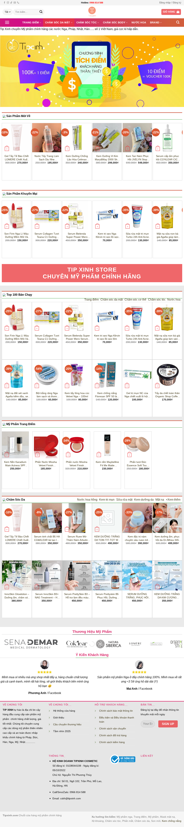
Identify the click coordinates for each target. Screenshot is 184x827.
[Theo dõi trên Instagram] (8, 2)
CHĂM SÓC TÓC (86, 22)
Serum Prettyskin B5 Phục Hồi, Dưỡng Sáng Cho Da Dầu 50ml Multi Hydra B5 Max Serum (107, 596)
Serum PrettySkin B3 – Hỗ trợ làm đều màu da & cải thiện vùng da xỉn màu (77, 596)
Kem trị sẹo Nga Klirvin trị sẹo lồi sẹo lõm (107, 235)
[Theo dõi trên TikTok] (11, 2)
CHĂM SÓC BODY (114, 22)
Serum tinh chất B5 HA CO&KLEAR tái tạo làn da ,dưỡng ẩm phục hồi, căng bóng (47, 538)
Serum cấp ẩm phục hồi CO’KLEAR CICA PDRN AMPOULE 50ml (167, 158)
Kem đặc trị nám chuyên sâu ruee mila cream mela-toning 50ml (137, 538)
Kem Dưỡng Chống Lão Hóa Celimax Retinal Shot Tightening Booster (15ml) (77, 158)
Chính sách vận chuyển (112, 728)
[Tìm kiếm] (177, 22)
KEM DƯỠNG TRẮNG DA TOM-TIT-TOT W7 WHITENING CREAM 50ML (107, 538)
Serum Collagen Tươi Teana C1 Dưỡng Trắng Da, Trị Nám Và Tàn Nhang (46, 235)
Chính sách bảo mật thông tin (116, 710)
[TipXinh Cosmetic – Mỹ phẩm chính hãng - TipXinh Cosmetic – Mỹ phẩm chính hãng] (92, 11)
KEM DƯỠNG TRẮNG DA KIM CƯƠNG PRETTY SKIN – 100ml (167, 596)
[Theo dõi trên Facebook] (4, 2)
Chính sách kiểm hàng (112, 742)
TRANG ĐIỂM (30, 22)
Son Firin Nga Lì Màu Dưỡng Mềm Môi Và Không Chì (16, 235)
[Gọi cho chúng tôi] (18, 2)
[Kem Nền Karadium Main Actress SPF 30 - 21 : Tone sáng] (15, 445)
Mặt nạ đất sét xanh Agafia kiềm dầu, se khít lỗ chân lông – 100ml (16, 395)
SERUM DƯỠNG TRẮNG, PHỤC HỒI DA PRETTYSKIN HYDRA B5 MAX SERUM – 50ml (137, 596)
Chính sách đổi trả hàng (112, 735)
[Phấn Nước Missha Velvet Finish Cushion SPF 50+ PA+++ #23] (46, 445)
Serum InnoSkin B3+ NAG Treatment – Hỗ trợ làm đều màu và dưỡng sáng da (47, 596)
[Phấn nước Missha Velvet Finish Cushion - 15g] (76, 445)
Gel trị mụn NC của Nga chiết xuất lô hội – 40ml (137, 395)
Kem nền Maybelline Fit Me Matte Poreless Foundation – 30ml (107, 464)
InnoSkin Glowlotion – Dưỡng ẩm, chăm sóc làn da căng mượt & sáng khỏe (16, 596)
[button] (170, 2)
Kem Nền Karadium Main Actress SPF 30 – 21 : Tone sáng (15, 464)
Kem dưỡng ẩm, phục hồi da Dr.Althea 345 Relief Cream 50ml (167, 538)
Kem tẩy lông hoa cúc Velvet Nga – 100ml (77, 395)
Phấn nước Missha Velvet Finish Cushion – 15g (76, 464)
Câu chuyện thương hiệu (67, 724)
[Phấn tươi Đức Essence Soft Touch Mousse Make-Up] (138, 445)
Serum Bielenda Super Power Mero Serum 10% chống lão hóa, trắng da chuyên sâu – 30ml (76, 235)
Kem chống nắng (171, 820)
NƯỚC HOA (139, 22)
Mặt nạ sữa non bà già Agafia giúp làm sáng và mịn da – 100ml (167, 235)
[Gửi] (41, 12)
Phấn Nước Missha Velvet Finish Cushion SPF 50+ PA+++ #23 (46, 464)
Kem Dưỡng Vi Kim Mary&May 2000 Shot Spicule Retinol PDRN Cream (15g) (107, 158)
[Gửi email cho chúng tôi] (15, 2)
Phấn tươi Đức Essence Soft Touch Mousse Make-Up (138, 464)
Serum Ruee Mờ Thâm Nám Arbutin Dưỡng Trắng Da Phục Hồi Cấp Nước (77, 538)
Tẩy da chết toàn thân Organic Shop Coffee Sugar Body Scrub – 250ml (167, 395)
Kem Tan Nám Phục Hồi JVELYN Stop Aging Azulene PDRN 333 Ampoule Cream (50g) (137, 158)
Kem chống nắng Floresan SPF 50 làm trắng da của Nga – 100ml (107, 395)
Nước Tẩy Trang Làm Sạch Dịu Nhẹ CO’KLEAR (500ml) (46, 158)
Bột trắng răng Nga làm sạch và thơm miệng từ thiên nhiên (47, 395)
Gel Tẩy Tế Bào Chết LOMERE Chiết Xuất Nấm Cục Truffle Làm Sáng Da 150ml (16, 158)
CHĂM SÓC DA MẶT (57, 22)
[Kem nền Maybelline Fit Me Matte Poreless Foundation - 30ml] (107, 445)
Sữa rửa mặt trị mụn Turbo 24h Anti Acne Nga (137, 235)
